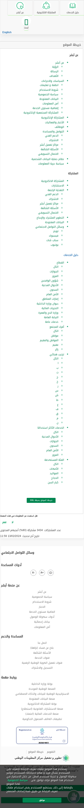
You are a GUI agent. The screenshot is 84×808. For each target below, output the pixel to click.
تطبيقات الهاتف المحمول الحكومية (42, 719)
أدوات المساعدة (11, 565)
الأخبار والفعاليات (54, 122)
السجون (54, 289)
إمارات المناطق (50, 298)
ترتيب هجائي (57, 354)
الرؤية (55, 66)
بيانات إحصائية (42, 621)
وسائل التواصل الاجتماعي (49, 226)
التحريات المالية (50, 308)
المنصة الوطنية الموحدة (42, 688)
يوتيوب (54, 244)
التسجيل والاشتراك (42, 667)
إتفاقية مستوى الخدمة (45, 108)
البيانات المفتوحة (48, 99)
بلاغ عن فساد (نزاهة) (42, 647)
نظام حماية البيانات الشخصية (47, 159)
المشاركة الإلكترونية (52, 117)
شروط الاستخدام (48, 89)
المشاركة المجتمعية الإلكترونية (40, 112)
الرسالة (54, 71)
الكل (55, 266)
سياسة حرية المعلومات (51, 163)
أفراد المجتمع (57, 326)
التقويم (51, 751)
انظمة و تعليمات (49, 85)
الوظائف (59, 127)
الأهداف (53, 76)
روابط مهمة (9, 677)
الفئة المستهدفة (54, 459)
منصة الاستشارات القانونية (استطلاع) (42, 708)
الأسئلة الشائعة (49, 149)
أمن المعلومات (50, 103)
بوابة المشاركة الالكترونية (42, 703)
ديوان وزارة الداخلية (47, 303)
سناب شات (52, 240)
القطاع (60, 262)
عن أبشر (59, 62)
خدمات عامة (51, 321)
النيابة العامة (51, 317)
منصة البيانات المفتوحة (42, 698)
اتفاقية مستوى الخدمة (42, 611)
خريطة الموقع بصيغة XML (41, 500)
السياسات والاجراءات (52, 81)
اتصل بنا (42, 642)
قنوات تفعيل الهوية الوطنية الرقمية (42, 662)
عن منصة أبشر (10, 585)
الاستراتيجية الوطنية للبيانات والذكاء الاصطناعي (42, 693)
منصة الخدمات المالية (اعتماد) (42, 713)
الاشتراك (53, 140)
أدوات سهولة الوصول (42, 616)
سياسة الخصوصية (48, 94)
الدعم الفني (51, 135)
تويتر (55, 231)
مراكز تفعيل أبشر (49, 144)
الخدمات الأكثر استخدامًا (50, 427)
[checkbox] (4, 522)
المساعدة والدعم (12, 636)
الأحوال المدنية (50, 285)
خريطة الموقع (72, 45)
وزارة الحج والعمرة (48, 312)
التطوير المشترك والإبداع (50, 217)
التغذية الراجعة (56, 190)
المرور (55, 276)
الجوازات (54, 271)
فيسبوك (53, 235)
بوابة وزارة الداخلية (42, 683)
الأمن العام (52, 294)
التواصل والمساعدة (53, 131)
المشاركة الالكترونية (52, 181)
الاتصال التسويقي (48, 153)
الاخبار (42, 606)
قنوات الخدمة (42, 657)
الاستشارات (57, 185)
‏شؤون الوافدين (49, 280)
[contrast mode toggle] (51, 573)
